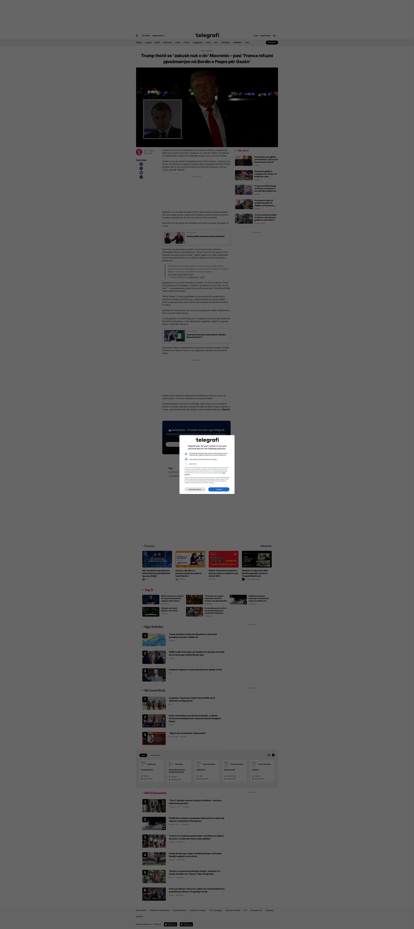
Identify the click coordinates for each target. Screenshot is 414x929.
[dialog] (207, 464)
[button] (207, 463)
